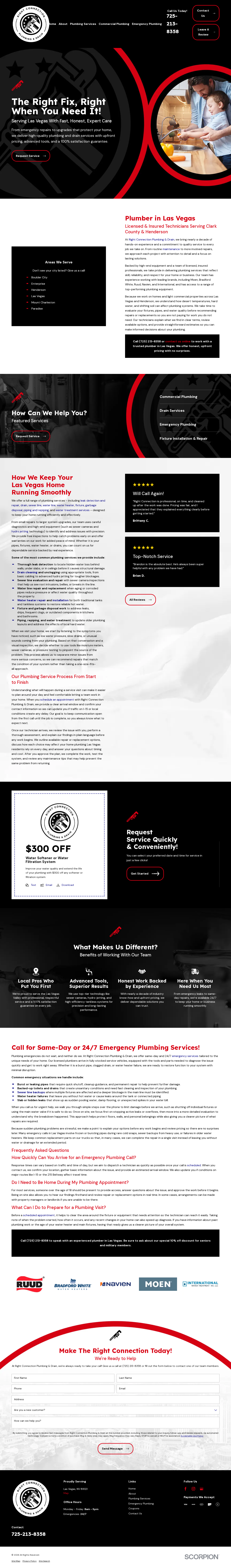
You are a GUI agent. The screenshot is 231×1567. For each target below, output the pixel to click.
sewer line (35, 505)
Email (49, 885)
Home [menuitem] (52, 24)
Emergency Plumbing (141, 1503)
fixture (79, 505)
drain (24, 505)
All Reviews (137, 600)
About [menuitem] (63, 24)
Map (66, 1493)
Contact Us (203, 13)
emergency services (185, 1056)
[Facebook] (185, 1489)
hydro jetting (20, 531)
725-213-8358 (173, 23)
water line (49, 505)
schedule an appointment (57, 699)
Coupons (133, 1508)
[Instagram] (193, 1489)
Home (132, 1488)
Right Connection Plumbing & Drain (151, 239)
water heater (65, 505)
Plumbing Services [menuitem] (83, 24)
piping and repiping (36, 510)
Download (68, 885)
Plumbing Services (139, 1498)
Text (33, 885)
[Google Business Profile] (201, 1489)
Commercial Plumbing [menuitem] (114, 24)
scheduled (194, 1165)
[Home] (31, 24)
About (132, 1493)
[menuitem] (16, 1561)
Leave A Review (203, 32)
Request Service (28, 156)
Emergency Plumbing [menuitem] (147, 24)
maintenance (171, 249)
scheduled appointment (39, 1215)
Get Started (139, 874)
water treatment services (73, 510)
